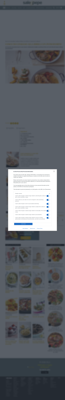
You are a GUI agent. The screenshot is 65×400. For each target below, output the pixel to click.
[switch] (48, 196)
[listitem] (32, 193)
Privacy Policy (39, 228)
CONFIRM (23, 223)
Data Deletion (25, 228)
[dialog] (32, 200)
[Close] (54, 171)
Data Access (32, 228)
